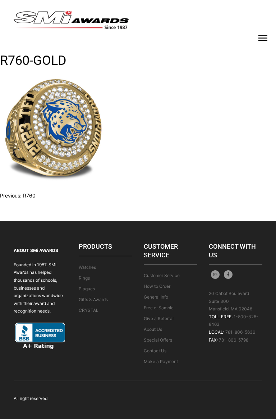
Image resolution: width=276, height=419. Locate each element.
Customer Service (162, 275)
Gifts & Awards (93, 299)
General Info (156, 297)
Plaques (87, 288)
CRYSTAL (88, 310)
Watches (87, 267)
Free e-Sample (159, 307)
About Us (153, 329)
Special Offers (158, 340)
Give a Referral (159, 318)
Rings (84, 278)
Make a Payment (161, 361)
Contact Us (155, 350)
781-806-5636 (240, 332)
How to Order (157, 286)
